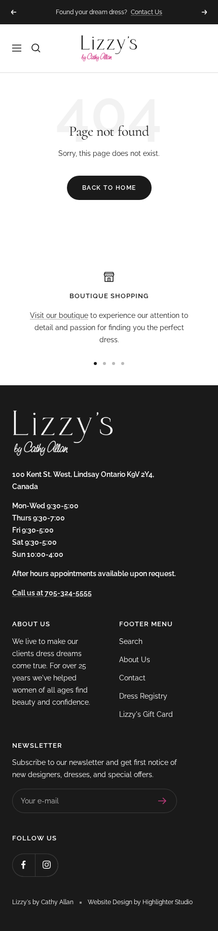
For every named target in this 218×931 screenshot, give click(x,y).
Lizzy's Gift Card (146, 714)
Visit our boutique (59, 315)
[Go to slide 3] (113, 363)
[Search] (36, 48)
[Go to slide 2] (104, 363)
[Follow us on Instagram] (46, 865)
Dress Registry (143, 696)
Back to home (109, 187)
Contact (132, 678)
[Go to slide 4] (122, 363)
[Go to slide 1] (95, 363)
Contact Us (146, 12)
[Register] (162, 800)
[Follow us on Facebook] (23, 865)
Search (130, 641)
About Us (134, 660)
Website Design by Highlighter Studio (140, 902)
